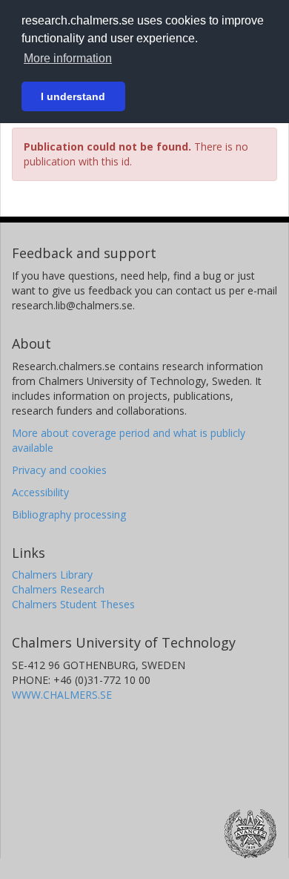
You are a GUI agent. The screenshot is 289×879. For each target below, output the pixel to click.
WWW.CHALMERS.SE (62, 695)
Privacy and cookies (59, 470)
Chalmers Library (52, 574)
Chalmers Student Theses (73, 604)
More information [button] (68, 58)
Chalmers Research (58, 589)
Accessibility (40, 492)
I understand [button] (73, 96)
